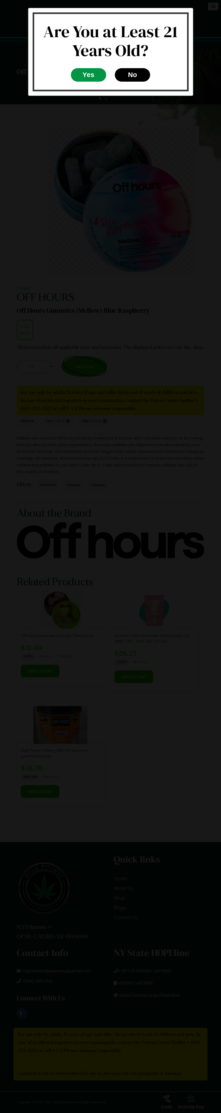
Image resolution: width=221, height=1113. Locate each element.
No (132, 74)
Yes (88, 74)
